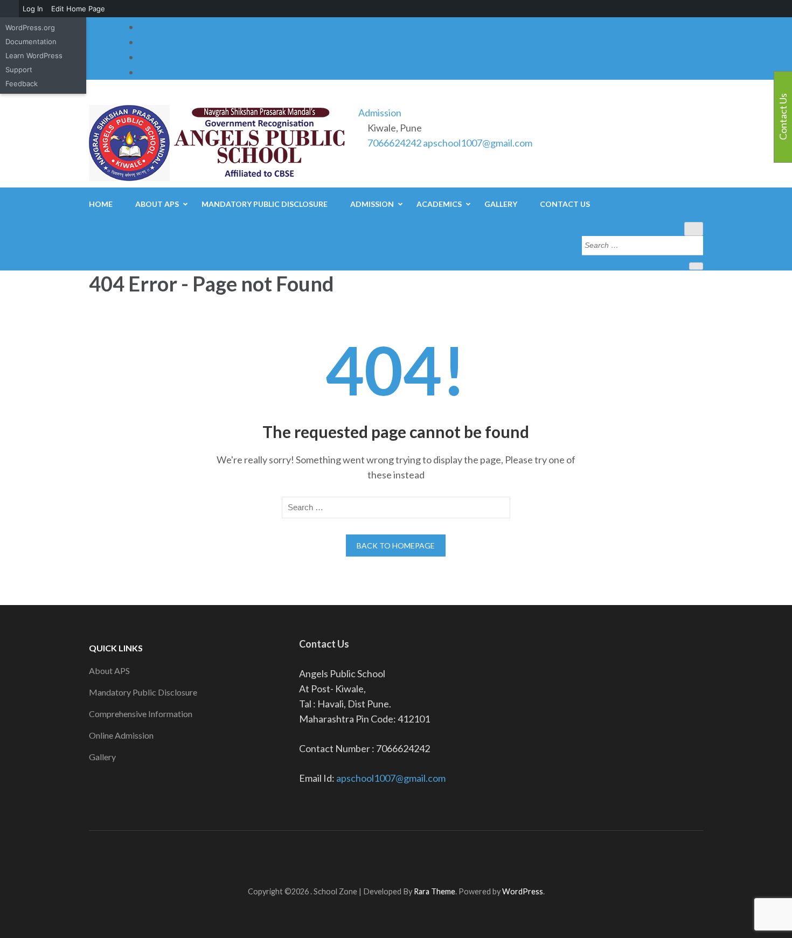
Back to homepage (396, 545)
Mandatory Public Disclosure (265, 204)
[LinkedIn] (143, 42)
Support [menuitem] (18, 69)
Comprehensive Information (140, 713)
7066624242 (394, 143)
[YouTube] (143, 72)
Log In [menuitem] (33, 8)
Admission (379, 113)
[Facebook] (143, 27)
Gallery (500, 204)
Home (101, 204)
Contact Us (565, 204)
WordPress (522, 891)
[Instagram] (143, 57)
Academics (439, 204)
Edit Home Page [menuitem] (78, 8)
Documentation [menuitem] (31, 41)
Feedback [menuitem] (21, 83)
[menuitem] (9, 8)
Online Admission (121, 735)
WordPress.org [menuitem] (30, 27)
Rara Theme (434, 891)
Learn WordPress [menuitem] (33, 55)
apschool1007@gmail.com (477, 143)
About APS (157, 204)
